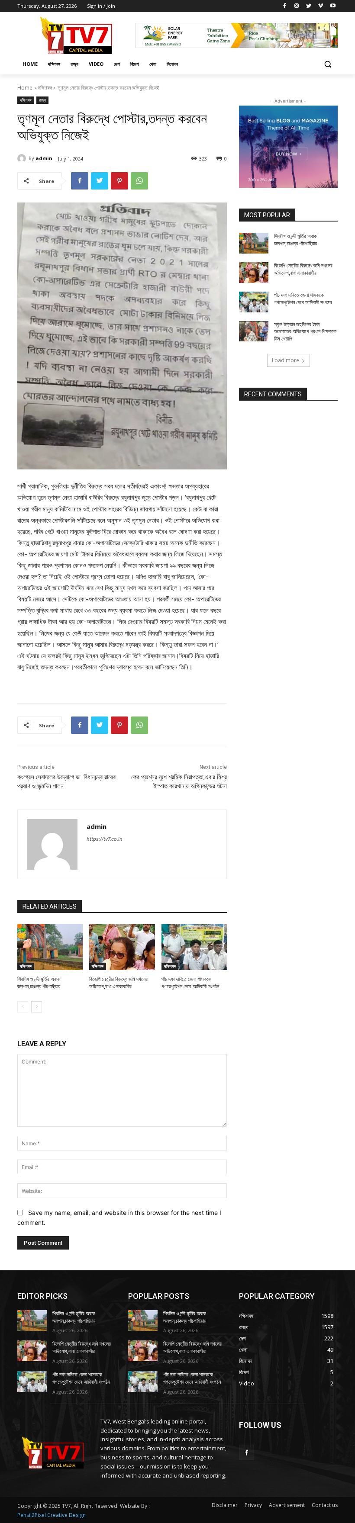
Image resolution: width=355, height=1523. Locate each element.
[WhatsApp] (139, 181)
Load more (285, 360)
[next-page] (36, 1006)
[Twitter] (309, 6)
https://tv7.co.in (104, 839)
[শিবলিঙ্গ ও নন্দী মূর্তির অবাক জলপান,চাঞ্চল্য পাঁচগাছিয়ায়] (50, 947)
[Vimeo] (321, 6)
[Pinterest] (119, 181)
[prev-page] (22, 1006)
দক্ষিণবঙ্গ (45, 87)
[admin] (23, 158)
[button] (327, 64)
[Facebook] (285, 6)
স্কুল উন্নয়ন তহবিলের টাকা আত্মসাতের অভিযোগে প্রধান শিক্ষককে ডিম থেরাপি (305, 331)
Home (24, 87)
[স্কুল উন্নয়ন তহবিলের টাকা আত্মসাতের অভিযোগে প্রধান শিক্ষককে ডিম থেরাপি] (253, 331)
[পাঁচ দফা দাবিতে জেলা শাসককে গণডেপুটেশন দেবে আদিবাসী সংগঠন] (194, 947)
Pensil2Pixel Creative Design (51, 1515)
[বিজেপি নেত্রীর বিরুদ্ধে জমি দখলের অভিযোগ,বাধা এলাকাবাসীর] (122, 947)
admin (44, 158)
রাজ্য (42, 100)
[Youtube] (333, 6)
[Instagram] (297, 6)
